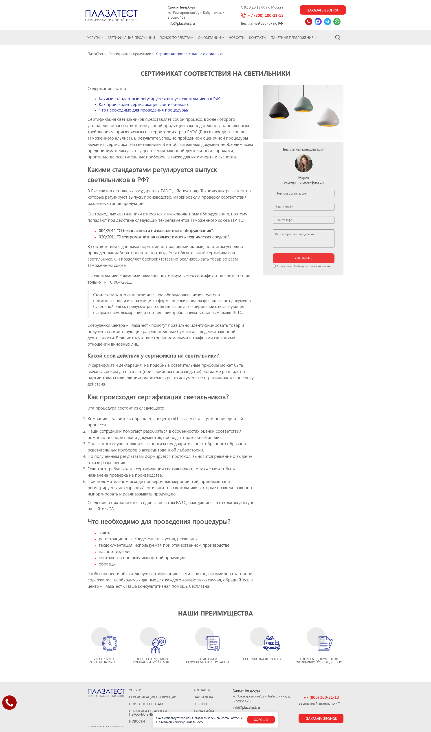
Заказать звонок (322, 10)
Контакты (257, 37)
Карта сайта (204, 711)
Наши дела (203, 697)
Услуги (94, 37)
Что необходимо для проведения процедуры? (144, 110)
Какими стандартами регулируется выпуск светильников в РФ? (160, 98)
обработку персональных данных (311, 266)
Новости (236, 37)
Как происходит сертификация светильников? (144, 104)
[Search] (338, 37)
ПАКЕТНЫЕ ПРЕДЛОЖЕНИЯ (292, 37)
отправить (303, 258)
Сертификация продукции (131, 37)
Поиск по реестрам (176, 37)
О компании (210, 37)
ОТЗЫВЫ (200, 704)
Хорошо (261, 719)
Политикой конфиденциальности (180, 722)
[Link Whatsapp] (337, 21)
